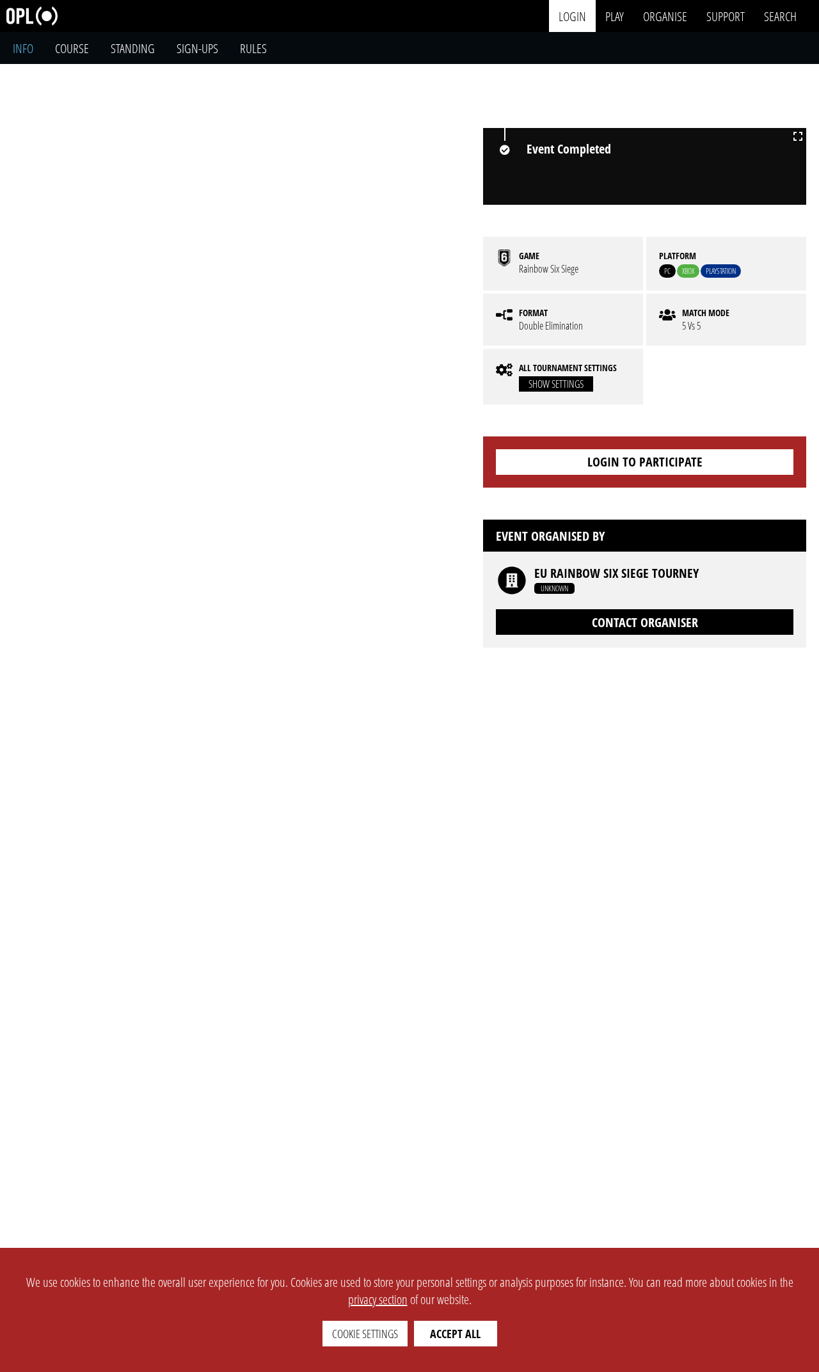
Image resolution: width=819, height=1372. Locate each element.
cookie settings (365, 1333)
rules (253, 48)
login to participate (645, 461)
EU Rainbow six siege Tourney (616, 573)
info (23, 48)
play (614, 15)
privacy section (378, 1299)
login (572, 15)
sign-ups (197, 48)
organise (665, 15)
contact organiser (645, 622)
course (72, 48)
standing (133, 48)
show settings (556, 384)
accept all (455, 1333)
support (725, 15)
